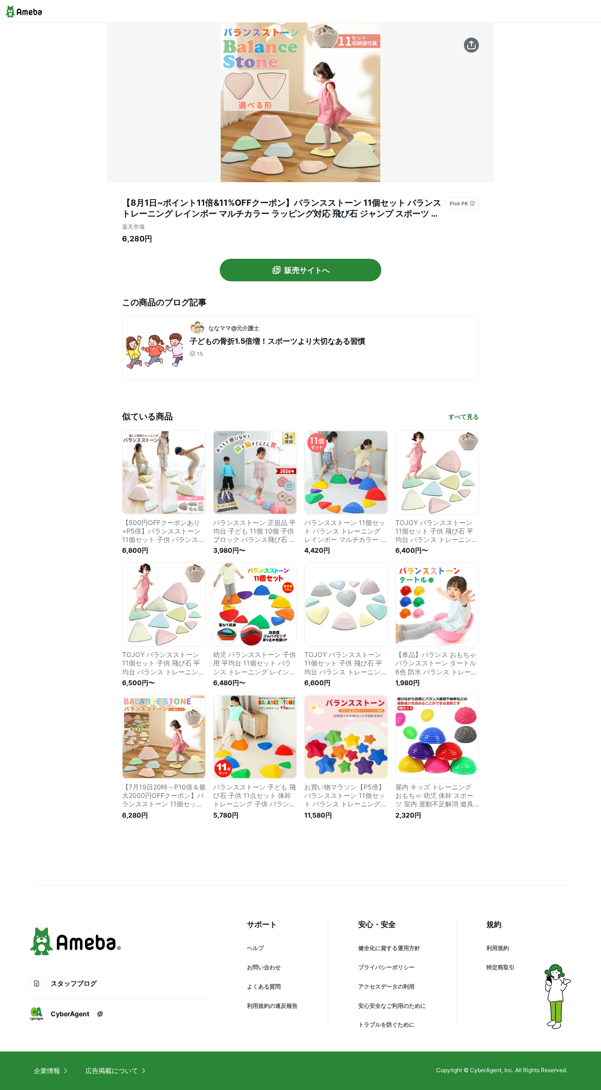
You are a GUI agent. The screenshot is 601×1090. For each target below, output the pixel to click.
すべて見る (463, 416)
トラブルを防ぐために (386, 1024)
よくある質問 (264, 986)
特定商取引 (500, 967)
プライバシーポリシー (386, 967)
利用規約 (497, 947)
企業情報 (47, 1071)
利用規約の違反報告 (272, 1005)
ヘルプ (255, 947)
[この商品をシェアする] (471, 45)
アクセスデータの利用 (386, 986)
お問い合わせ (264, 967)
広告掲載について (111, 1071)
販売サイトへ (307, 270)
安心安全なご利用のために (392, 1005)
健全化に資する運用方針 (389, 947)
